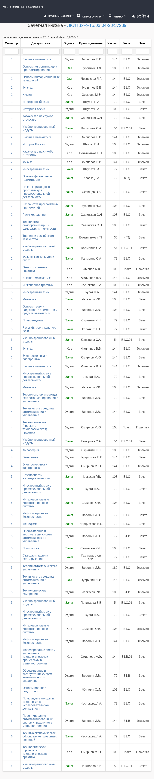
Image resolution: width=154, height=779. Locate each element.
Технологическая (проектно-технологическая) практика (35, 427)
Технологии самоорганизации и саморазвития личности (39, 225)
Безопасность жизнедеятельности (36, 476)
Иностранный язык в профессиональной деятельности (37, 377)
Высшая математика (37, 59)
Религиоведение (34, 214)
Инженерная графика (38, 285)
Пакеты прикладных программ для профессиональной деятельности (37, 192)
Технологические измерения (34, 592)
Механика (29, 299)
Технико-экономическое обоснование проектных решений (40, 736)
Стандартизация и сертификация (35, 557)
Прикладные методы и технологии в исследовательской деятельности (38, 703)
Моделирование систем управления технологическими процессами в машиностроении (39, 656)
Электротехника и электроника (35, 357)
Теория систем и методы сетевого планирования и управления (40, 398)
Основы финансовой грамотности (37, 178)
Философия (31, 450)
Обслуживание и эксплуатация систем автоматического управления (37, 536)
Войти (142, 16)
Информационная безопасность (35, 515)
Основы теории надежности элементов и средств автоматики (40, 310)
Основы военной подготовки (34, 689)
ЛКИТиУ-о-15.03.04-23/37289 (96, 25)
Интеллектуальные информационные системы (36, 503)
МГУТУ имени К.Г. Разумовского (23, 6)
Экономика (30, 457)
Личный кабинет (60, 16)
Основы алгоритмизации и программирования (41, 68)
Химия (27, 94)
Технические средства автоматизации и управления (38, 412)
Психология (31, 548)
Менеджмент (32, 523)
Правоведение (33, 320)
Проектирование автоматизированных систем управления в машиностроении (38, 720)
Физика (27, 87)
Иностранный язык (36, 101)
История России (34, 109)
